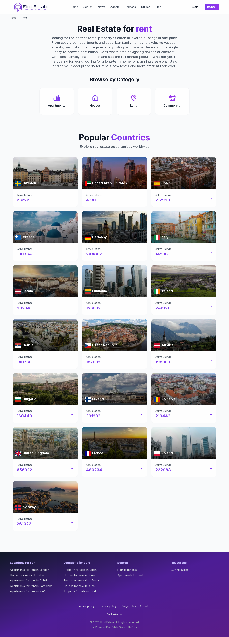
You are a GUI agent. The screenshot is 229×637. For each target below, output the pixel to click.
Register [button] (211, 6)
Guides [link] (145, 7)
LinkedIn (116, 614)
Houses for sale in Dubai (79, 586)
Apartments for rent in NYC (27, 591)
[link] (31, 7)
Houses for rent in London (27, 575)
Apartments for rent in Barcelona (31, 586)
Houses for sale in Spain (79, 575)
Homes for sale (127, 569)
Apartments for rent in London (29, 569)
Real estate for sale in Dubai (81, 580)
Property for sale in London (81, 591)
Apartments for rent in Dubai (28, 580)
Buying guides (179, 569)
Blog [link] (158, 7)
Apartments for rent (130, 575)
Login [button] (195, 6)
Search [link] (87, 7)
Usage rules (128, 606)
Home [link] (74, 7)
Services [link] (130, 7)
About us (146, 606)
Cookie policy (86, 606)
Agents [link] (114, 7)
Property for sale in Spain (80, 569)
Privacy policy (108, 606)
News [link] (101, 7)
